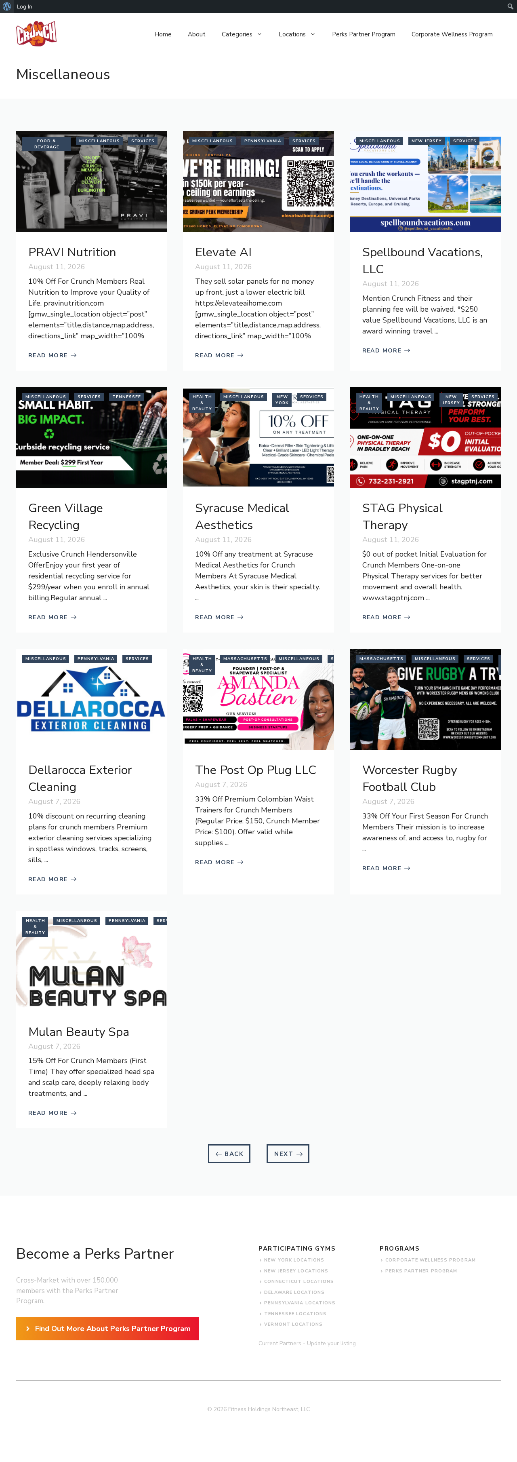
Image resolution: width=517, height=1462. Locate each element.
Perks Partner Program (363, 34)
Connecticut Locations (299, 1281)
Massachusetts (245, 659)
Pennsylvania (262, 141)
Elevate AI (223, 252)
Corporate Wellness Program (452, 34)
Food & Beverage (46, 144)
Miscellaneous (99, 141)
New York (282, 400)
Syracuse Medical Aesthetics (242, 517)
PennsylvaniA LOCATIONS (300, 1303)
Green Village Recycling (65, 517)
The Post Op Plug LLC (255, 770)
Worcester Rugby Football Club (409, 778)
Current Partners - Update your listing (307, 1343)
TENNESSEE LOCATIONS (295, 1314)
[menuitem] (7, 6)
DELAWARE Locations (294, 1292)
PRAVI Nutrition (72, 252)
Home (163, 34)
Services (143, 141)
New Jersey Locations (296, 1271)
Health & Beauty (202, 403)
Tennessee (126, 397)
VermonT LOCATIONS (293, 1324)
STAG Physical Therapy (402, 517)
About (197, 34)
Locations (292, 34)
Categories (237, 34)
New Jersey (427, 141)
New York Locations (294, 1260)
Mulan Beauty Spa (78, 1032)
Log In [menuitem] (24, 6)
